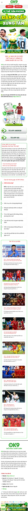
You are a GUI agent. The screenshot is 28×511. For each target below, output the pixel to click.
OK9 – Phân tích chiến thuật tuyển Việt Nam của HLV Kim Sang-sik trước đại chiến (13, 260)
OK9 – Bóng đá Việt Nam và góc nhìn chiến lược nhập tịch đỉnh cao (11, 429)
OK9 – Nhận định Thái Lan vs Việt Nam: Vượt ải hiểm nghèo (10, 381)
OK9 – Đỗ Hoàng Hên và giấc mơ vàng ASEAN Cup (9, 405)
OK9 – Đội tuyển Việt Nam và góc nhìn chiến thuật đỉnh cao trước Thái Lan (12, 357)
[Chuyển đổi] (2, 183)
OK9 (2, 451)
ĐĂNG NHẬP (18, 6)
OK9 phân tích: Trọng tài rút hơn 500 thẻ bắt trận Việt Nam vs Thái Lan (11, 284)
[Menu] (2, 2)
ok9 (18, 492)
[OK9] (14, 2)
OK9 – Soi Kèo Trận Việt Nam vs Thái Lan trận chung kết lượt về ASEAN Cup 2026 (12, 308)
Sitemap (4, 489)
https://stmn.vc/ (11, 476)
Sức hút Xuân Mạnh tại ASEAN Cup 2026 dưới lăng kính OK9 (10, 333)
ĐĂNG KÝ (10, 6)
